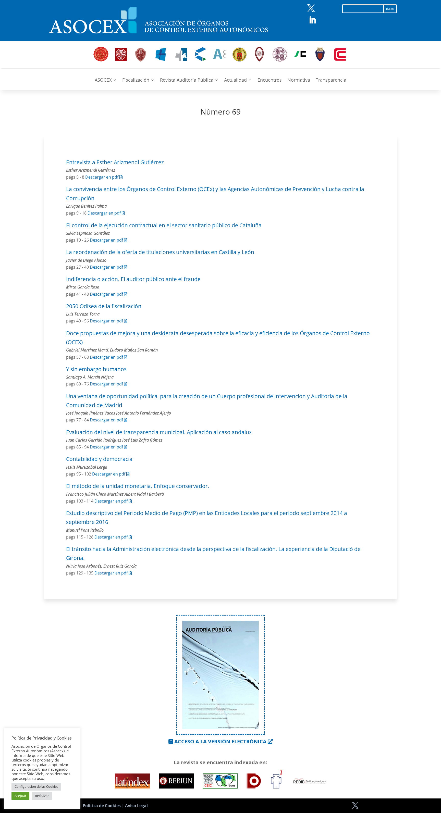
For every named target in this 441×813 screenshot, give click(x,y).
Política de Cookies (102, 805)
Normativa (298, 80)
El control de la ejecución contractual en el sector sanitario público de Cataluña (164, 225)
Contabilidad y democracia (99, 458)
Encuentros (270, 80)
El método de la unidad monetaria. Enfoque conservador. (137, 486)
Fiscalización (135, 80)
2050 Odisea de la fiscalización (103, 306)
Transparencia (331, 80)
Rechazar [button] (42, 795)
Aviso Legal (136, 805)
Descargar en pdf (102, 177)
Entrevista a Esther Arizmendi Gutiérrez (115, 162)
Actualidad (235, 80)
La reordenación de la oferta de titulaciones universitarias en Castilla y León (160, 252)
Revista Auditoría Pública (186, 80)
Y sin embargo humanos (96, 369)
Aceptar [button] (20, 795)
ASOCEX (103, 80)
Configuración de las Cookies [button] (36, 786)
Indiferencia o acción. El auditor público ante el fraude (133, 279)
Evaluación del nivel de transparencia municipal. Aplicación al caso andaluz (159, 432)
